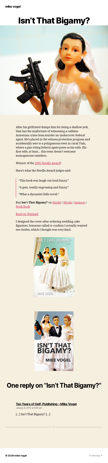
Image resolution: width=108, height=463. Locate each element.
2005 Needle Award (47, 163)
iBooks (67, 202)
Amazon (79, 202)
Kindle (56, 202)
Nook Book (23, 206)
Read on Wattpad (27, 214)
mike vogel (13, 6)
